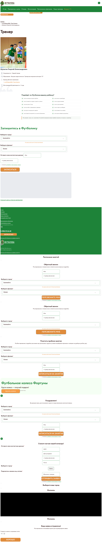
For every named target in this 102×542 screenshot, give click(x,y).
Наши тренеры (58, 9)
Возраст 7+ (67, 9)
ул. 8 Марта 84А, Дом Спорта (12, 82)
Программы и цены (14, 9)
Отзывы (23, 9)
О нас (4, 9)
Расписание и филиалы (44, 9)
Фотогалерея (32, 9)
